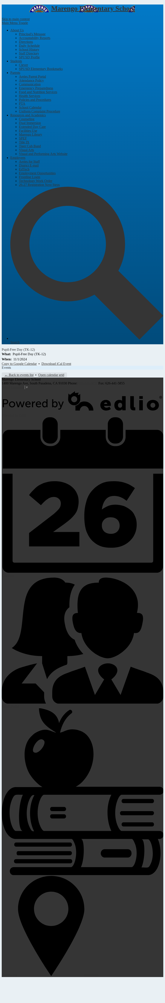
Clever (23, 65)
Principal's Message (32, 34)
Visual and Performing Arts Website (43, 154)
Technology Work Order (35, 181)
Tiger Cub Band (30, 146)
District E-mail (29, 165)
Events (6, 367)
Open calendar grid (51, 375)
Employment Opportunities (37, 173)
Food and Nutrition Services (38, 92)
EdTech (24, 169)
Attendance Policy (31, 80)
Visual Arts (26, 150)
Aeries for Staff (29, 161)
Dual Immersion (30, 123)
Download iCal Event (56, 364)
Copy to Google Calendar (19, 364)
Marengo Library (30, 134)
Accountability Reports (34, 38)
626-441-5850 (88, 383)
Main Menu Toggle (15, 23)
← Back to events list (19, 375)
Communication (30, 84)
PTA (22, 103)
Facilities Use (28, 130)
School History (29, 49)
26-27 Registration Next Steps (39, 185)
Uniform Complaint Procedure (39, 111)
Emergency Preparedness (36, 88)
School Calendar (30, 107)
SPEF (23, 138)
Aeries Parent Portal (32, 76)
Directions (26, 42)
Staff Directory (29, 53)
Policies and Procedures (35, 100)
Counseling (26, 119)
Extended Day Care (32, 127)
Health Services (29, 96)
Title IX (24, 142)
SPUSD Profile (29, 57)
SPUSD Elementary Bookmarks (41, 69)
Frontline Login (29, 177)
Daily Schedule (29, 45)
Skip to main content (16, 19)
